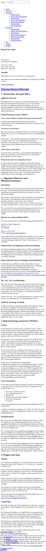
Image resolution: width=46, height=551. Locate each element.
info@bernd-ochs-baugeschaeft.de (16, 233)
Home (7, 9)
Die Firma (9, 11)
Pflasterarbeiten (15, 15)
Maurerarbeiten (15, 24)
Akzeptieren (3, 548)
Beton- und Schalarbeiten (18, 20)
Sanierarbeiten (15, 18)
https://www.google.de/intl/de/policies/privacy (14, 498)
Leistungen (9, 13)
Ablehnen (10, 548)
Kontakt (8, 46)
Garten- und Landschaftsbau (19, 16)
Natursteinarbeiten (16, 26)
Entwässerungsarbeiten (17, 22)
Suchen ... (4, 2)
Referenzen (9, 27)
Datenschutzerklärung (7, 84)
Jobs (7, 42)
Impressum (3, 550)
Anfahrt (8, 44)
